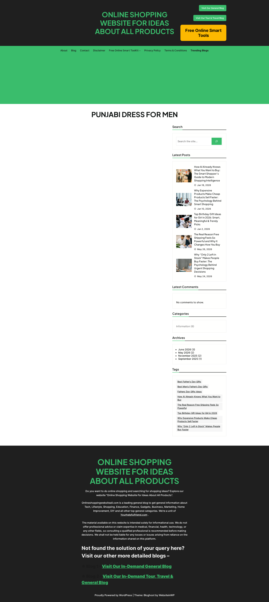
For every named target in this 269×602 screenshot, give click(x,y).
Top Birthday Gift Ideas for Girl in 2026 (197, 413)
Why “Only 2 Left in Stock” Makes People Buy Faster (198, 428)
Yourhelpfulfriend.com (133, 514)
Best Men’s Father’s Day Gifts (192, 386)
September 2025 (188, 358)
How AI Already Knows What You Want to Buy (198, 398)
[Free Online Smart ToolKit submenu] (140, 50)
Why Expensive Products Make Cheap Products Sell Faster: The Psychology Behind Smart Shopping (207, 197)
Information (183, 326)
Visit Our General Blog (212, 8)
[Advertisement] (134, 77)
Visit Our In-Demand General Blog (137, 566)
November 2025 (187, 355)
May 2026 (184, 352)
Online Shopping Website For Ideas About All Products (134, 23)
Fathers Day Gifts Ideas (189, 391)
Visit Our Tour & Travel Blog (210, 18)
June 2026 (184, 349)
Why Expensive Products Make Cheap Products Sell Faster (197, 420)
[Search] (217, 141)
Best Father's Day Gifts (189, 381)
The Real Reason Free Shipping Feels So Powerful (198, 406)
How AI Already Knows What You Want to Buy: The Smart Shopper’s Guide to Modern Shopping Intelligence (207, 173)
